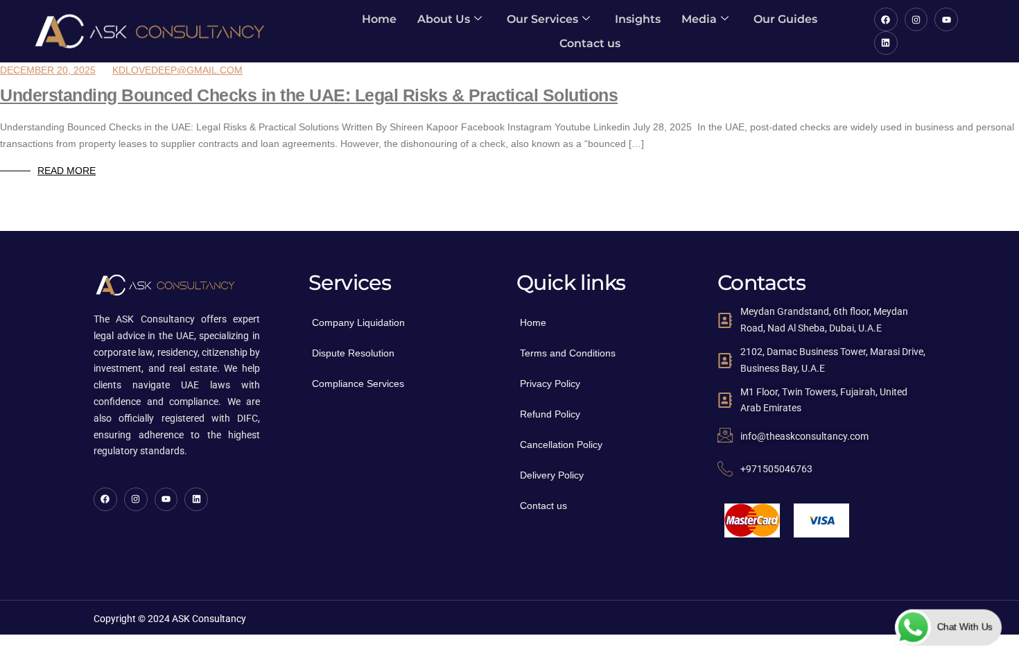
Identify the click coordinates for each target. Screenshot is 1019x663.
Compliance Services (358, 383)
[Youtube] (946, 19)
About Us (443, 19)
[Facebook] (886, 19)
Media (699, 19)
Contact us (589, 43)
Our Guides (785, 19)
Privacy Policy (550, 383)
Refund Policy (550, 414)
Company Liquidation (358, 322)
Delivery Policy (552, 475)
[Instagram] (916, 19)
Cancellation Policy (561, 444)
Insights (638, 19)
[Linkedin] (886, 43)
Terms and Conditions (568, 353)
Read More (66, 170)
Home (379, 19)
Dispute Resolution (353, 353)
